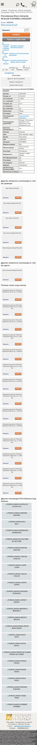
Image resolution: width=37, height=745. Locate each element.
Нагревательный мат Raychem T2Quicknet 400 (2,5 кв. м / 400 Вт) (12, 336)
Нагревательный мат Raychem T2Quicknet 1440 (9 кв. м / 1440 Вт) (12, 470)
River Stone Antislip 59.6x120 (12, 233)
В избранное (9, 73)
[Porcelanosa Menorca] (17, 609)
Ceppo (16, 585)
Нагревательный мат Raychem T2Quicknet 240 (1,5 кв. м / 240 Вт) (12, 306)
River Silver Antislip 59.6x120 (12, 203)
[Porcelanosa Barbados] (16, 530)
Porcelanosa (12, 10)
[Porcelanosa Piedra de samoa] (17, 652)
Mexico (17, 619)
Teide (16, 698)
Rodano (16, 689)
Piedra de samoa (16, 654)
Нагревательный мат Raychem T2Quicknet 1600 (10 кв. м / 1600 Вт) (12, 485)
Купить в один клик (16, 39)
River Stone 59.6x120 (12, 188)
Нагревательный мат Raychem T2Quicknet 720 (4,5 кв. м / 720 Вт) (12, 396)
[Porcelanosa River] (16, 669)
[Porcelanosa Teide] (16, 696)
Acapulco (16, 506)
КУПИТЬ (18, 198)
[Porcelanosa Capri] (16, 565)
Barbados (16, 532)
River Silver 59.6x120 (12, 218)
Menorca (17, 611)
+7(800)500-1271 (23, 728)
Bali (16, 524)
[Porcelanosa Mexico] (17, 617)
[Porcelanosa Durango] (17, 591)
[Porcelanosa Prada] (16, 661)
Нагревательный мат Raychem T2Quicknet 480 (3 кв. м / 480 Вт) (12, 350)
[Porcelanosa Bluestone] (16, 539)
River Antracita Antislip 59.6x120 (12, 248)
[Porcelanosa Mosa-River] (17, 626)
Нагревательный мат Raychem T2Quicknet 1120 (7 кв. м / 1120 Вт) (12, 440)
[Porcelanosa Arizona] (16, 513)
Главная (4, 10)
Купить (16, 35)
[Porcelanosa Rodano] (16, 687)
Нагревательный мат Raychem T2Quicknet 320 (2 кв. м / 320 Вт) (12, 320)
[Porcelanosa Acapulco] (16, 504)
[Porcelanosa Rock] (16, 678)
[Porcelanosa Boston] (17, 548)
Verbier (16, 706)
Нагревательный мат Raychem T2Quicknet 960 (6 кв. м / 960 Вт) (12, 425)
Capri (16, 567)
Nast (17, 637)
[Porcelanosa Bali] (16, 522)
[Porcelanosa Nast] (17, 635)
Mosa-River (17, 628)
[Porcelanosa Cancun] (16, 556)
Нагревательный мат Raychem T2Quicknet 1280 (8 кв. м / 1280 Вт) (12, 455)
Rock (16, 680)
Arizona (16, 515)
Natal (16, 645)
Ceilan (17, 576)
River (12, 12)
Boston (16, 550)
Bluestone (17, 541)
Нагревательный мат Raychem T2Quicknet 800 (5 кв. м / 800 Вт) (12, 410)
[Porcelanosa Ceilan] (17, 574)
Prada (17, 663)
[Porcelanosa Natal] (16, 643)
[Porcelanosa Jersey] (17, 600)
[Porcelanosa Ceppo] (16, 582)
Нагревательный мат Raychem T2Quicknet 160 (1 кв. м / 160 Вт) (12, 291)
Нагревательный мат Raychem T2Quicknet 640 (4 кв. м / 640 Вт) (12, 380)
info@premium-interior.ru (22, 726)
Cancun (16, 559)
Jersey (17, 602)
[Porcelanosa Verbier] (16, 704)
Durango (17, 593)
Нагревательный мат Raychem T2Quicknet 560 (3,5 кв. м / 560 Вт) (12, 366)
